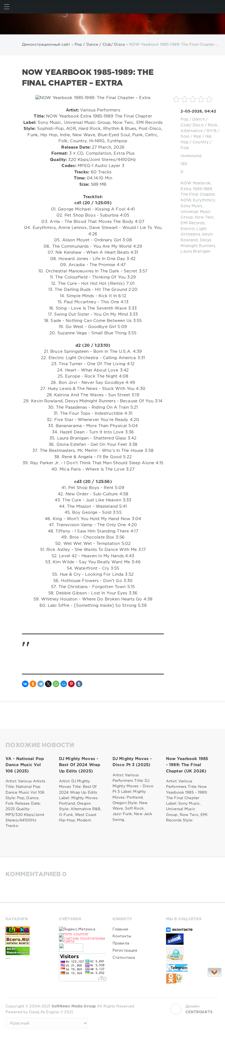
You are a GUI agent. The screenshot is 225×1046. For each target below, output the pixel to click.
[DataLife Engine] (112, 23)
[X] (48, 684)
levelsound (191, 156)
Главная (120, 929)
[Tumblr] (79, 684)
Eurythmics (204, 200)
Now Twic (204, 217)
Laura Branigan (195, 251)
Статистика (124, 957)
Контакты (122, 936)
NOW (186, 200)
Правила (121, 943)
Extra (186, 189)
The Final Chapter (198, 194)
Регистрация (125, 950)
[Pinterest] (71, 684)
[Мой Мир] (63, 684)
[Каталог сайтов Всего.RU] (29, 941)
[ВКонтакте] (25, 684)
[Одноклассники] (33, 684)
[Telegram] (40, 684)
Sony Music (192, 206)
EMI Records (192, 223)
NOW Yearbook (195, 183)
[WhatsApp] (56, 684)
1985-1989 (202, 189)
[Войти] (218, 6)
